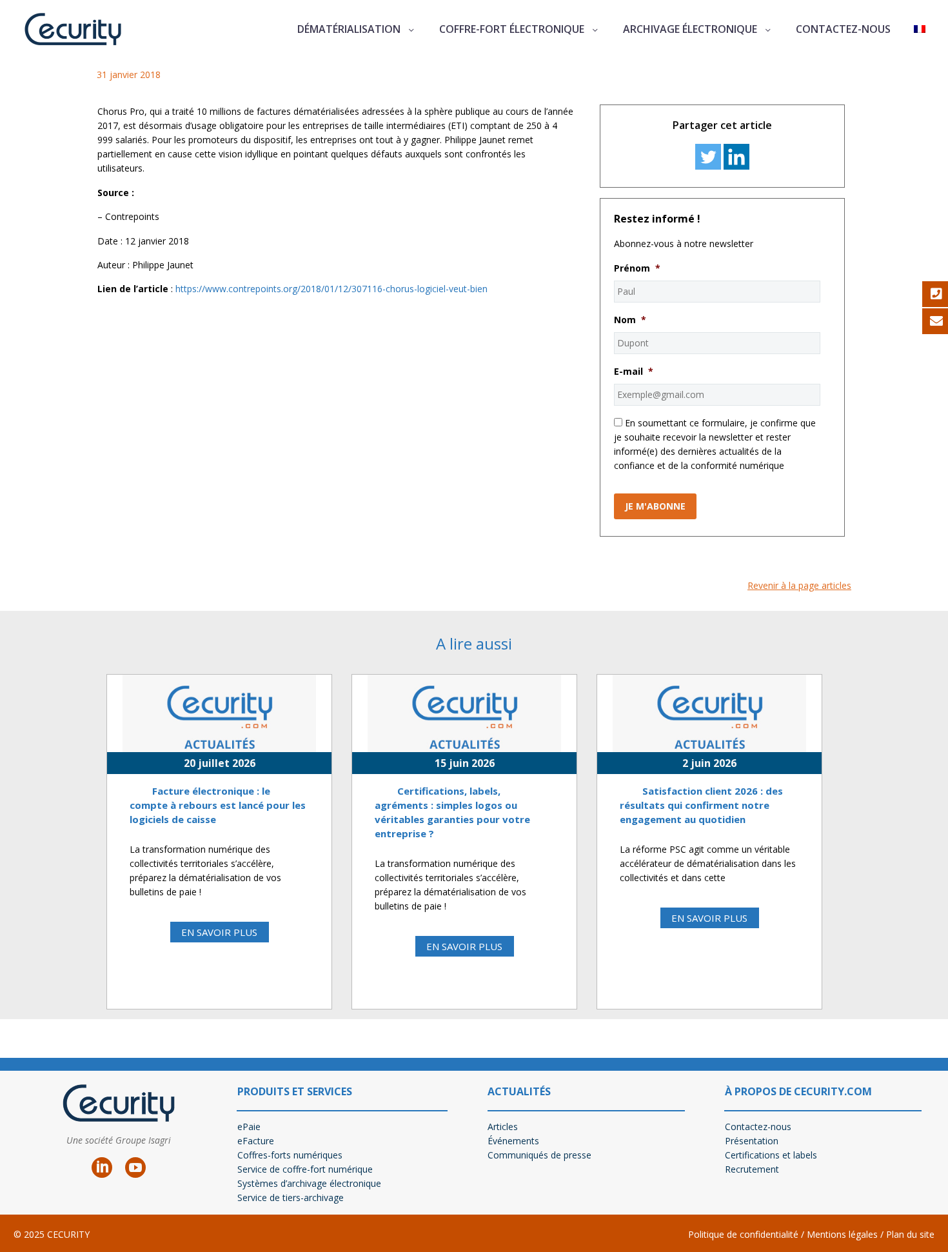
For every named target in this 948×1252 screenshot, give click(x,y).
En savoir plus (219, 932)
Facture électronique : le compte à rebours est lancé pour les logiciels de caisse (218, 805)
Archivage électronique (690, 29)
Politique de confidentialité (743, 1234)
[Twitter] (708, 157)
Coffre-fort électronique (511, 29)
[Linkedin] (736, 157)
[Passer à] (919, 29)
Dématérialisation (348, 29)
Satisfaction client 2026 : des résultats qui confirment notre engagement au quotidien (701, 805)
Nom (630, 320)
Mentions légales (841, 1234)
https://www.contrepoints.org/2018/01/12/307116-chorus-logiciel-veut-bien (331, 289)
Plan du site (910, 1234)
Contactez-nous (843, 29)
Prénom (637, 268)
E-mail (633, 371)
